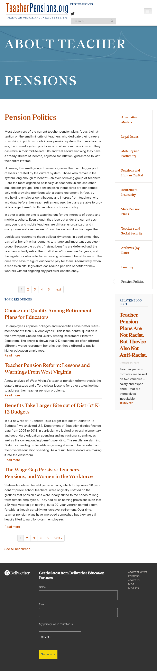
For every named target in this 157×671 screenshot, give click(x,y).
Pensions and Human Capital (132, 172)
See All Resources (17, 549)
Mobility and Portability (130, 153)
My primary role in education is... (57, 624)
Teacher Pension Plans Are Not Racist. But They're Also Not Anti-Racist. (133, 335)
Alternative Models (129, 119)
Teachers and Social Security (131, 230)
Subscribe (48, 654)
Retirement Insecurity (129, 192)
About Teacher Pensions (137, 574)
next (58, 289)
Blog (131, 584)
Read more (12, 355)
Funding (127, 267)
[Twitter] (73, 14)
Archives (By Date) (130, 250)
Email (42, 604)
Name (42, 586)
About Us (133, 580)
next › (58, 538)
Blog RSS (133, 588)
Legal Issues (130, 136)
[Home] (37, 11)
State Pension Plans (130, 211)
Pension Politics (132, 281)
